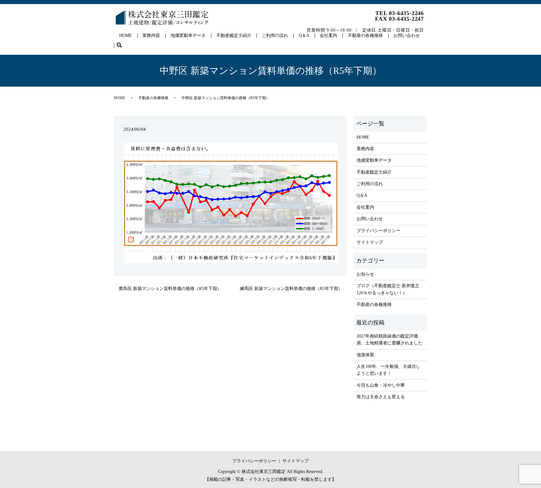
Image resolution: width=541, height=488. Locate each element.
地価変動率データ (188, 35)
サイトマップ (370, 242)
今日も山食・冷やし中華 (381, 385)
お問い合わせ (407, 35)
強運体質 (365, 355)
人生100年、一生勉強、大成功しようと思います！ (388, 370)
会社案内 (328, 35)
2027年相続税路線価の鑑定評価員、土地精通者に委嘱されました (389, 339)
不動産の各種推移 (365, 35)
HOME (125, 35)
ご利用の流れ (275, 35)
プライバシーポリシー (378, 230)
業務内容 (151, 35)
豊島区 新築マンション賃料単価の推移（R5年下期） (170, 288)
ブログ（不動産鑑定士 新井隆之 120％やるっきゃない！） (388, 289)
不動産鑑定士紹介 (233, 35)
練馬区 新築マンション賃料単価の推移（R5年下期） (291, 288)
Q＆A (304, 35)
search (122, 45)
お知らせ (365, 274)
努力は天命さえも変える (381, 396)
